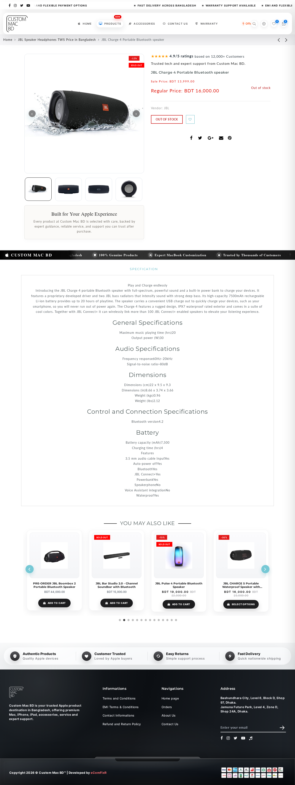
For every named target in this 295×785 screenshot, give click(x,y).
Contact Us (178, 23)
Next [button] (265, 569)
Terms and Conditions (119, 698)
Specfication (144, 269)
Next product (286, 39)
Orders (167, 707)
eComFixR (99, 773)
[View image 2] (68, 189)
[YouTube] (28, 5)
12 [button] (167, 619)
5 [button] (137, 619)
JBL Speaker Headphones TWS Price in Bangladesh (57, 39)
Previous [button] (29, 569)
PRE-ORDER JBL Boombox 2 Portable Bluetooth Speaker (54, 585)
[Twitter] (22, 5)
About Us (169, 715)
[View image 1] (38, 189)
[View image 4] (129, 189)
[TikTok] (250, 738)
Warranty (209, 23)
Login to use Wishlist (190, 119)
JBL (166, 108)
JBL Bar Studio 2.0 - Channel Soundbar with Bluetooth (117, 585)
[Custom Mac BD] (16, 692)
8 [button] (150, 619)
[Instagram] (15, 5)
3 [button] (128, 619)
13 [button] (171, 619)
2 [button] (124, 619)
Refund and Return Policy (122, 724)
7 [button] (145, 619)
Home (87, 23)
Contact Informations (119, 715)
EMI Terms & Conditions (121, 707)
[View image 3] (98, 189)
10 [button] (158, 619)
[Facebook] (10, 5)
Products (112, 22)
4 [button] (132, 619)
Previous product (275, 39)
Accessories (144, 23)
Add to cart (57, 603)
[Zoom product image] (84, 113)
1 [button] (119, 619)
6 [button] (141, 619)
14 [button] (175, 619)
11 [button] (163, 619)
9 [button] (154, 619)
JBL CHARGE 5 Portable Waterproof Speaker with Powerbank (241, 585)
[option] (54, 570)
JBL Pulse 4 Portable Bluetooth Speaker (178, 585)
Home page (170, 698)
